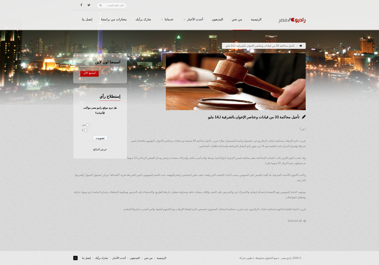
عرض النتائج (100, 149)
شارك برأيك (143, 19)
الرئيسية (256, 19)
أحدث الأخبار (195, 19)
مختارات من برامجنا (114, 19)
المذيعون (217, 19)
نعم (84, 124)
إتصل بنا (87, 19)
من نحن (237, 19)
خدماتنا (169, 19)
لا (83, 130)
